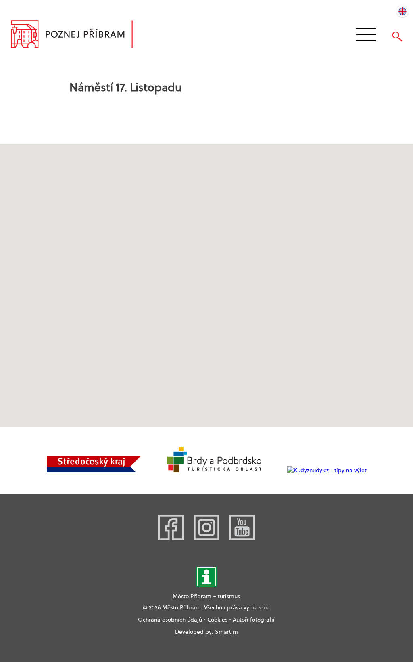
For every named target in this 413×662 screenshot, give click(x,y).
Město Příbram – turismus (206, 596)
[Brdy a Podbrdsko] (214, 470)
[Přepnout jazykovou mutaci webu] (402, 10)
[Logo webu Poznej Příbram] (79, 35)
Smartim (226, 632)
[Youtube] (242, 538)
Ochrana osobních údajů (170, 620)
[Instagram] (206, 538)
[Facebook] (171, 538)
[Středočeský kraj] (94, 470)
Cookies (217, 620)
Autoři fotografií (254, 620)
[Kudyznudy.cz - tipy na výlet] (327, 470)
